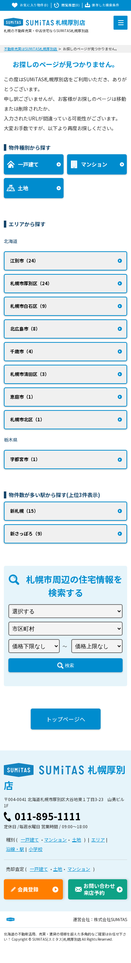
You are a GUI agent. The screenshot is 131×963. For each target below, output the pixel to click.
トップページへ (65, 719)
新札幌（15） (24, 511)
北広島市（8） (25, 328)
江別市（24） (24, 260)
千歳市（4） (23, 351)
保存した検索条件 (105, 5)
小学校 (35, 849)
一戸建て (30, 839)
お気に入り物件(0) (34, 5)
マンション (55, 839)
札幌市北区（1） (27, 419)
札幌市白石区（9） (29, 306)
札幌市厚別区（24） (31, 283)
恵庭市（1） (23, 396)
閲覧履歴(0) (70, 5)
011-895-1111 (48, 816)
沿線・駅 (15, 849)
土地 (76, 839)
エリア (98, 839)
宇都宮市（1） (25, 459)
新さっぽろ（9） (27, 533)
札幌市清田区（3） (29, 374)
